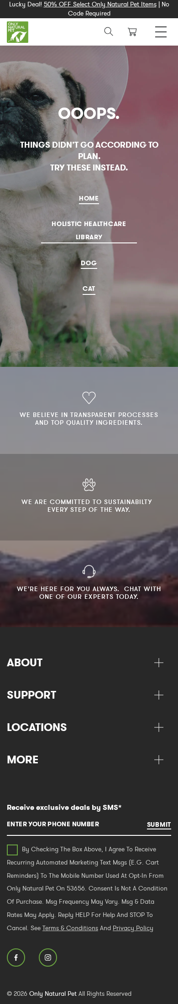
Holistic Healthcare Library (89, 230)
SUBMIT (159, 824)
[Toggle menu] (161, 29)
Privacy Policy (133, 928)
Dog (89, 263)
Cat (89, 288)
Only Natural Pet (53, 993)
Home (89, 198)
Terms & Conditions (70, 928)
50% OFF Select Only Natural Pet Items (100, 4)
